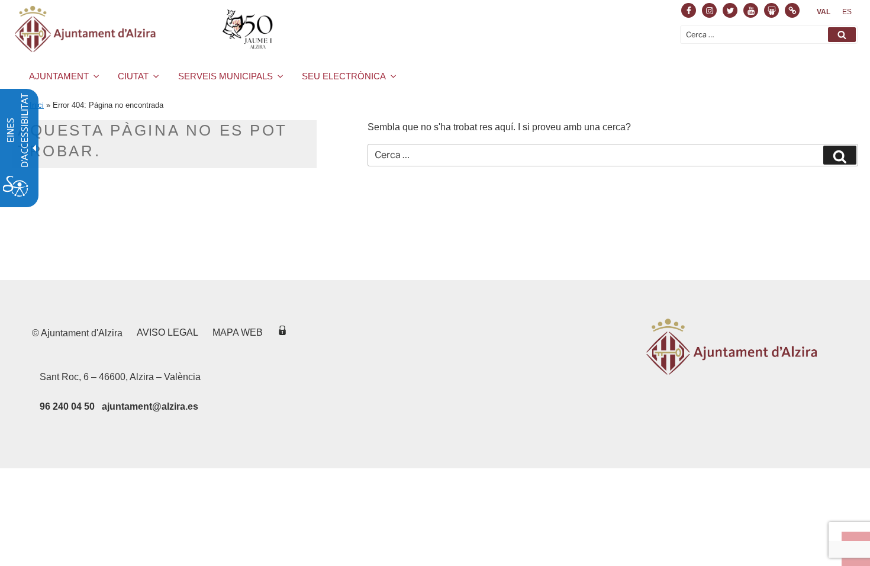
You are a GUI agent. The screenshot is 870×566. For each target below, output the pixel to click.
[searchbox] (769, 34)
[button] (842, 34)
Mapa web (237, 332)
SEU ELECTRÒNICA (344, 76)
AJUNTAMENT (59, 76)
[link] (823, 12)
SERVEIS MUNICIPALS (225, 76)
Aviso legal (167, 332)
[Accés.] (282, 332)
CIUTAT (133, 76)
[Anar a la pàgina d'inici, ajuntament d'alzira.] (146, 29)
